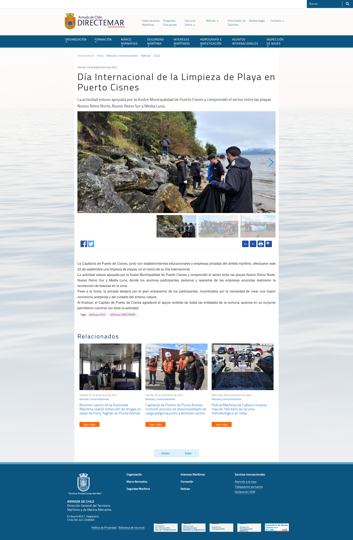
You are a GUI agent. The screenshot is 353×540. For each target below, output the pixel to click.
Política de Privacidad (104, 527)
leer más (89, 424)
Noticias (211, 20)
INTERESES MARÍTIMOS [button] (182, 41)
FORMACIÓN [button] (103, 39)
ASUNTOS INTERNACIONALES (245, 41)
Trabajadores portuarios (249, 487)
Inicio (100, 55)
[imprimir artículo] (261, 244)
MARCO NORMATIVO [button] (129, 41)
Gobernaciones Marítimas (151, 23)
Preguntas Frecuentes (170, 23)
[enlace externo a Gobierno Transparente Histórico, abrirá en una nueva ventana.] (249, 527)
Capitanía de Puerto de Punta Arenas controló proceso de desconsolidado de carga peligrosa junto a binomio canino (175, 408)
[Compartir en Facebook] (83, 243)
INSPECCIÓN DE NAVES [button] (275, 41)
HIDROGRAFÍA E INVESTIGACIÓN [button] (211, 41)
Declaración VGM (245, 492)
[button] (271, 162)
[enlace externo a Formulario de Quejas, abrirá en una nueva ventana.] (277, 527)
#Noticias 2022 (97, 314)
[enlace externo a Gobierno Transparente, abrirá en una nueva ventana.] (221, 527)
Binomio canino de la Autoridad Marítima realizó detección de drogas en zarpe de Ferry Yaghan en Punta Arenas (110, 408)
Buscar (347, 4)
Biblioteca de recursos (131, 527)
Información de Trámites (237, 23)
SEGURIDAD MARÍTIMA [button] (155, 41)
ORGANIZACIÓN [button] (75, 39)
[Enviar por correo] (268, 244)
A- (253, 244)
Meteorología (257, 20)
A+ (246, 244)
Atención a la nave (246, 481)
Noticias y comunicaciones (122, 55)
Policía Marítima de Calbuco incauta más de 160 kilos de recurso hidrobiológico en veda (239, 408)
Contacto (276, 20)
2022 (157, 55)
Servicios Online (190, 23)
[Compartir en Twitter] (91, 243)
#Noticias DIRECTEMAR (123, 314)
